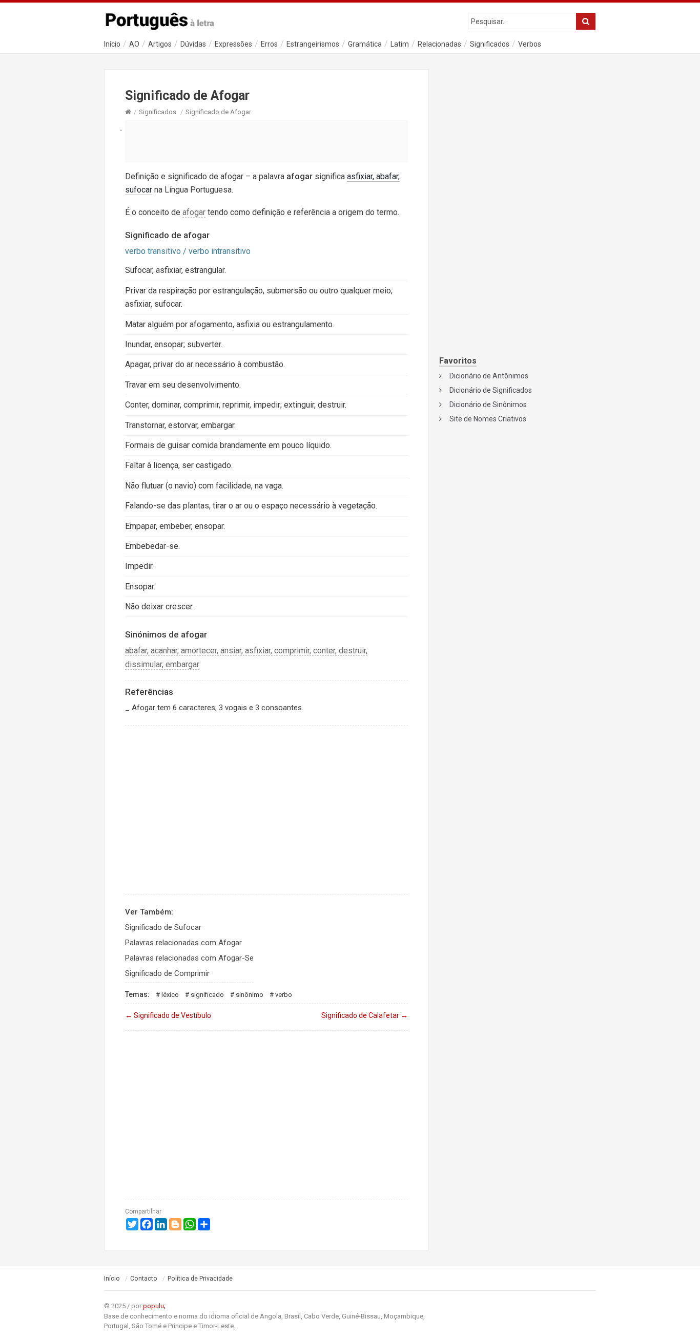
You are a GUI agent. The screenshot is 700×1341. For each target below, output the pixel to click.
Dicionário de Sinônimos (488, 404)
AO (134, 44)
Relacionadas (439, 44)
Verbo (283, 994)
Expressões (233, 44)
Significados (489, 44)
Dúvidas (193, 44)
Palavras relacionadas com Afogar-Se (189, 958)
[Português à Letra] (165, 19)
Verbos (529, 44)
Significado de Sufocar (163, 927)
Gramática (365, 44)
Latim (399, 44)
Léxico (170, 994)
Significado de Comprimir (167, 973)
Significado (207, 994)
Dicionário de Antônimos (488, 376)
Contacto (143, 1278)
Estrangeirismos (312, 44)
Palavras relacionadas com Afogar (183, 942)
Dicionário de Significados (490, 390)
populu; (154, 1306)
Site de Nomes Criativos (487, 419)
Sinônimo (249, 994)
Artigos (160, 44)
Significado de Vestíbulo (168, 1015)
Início (112, 44)
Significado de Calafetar (364, 1015)
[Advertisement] (266, 140)
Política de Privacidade (200, 1278)
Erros (269, 44)
